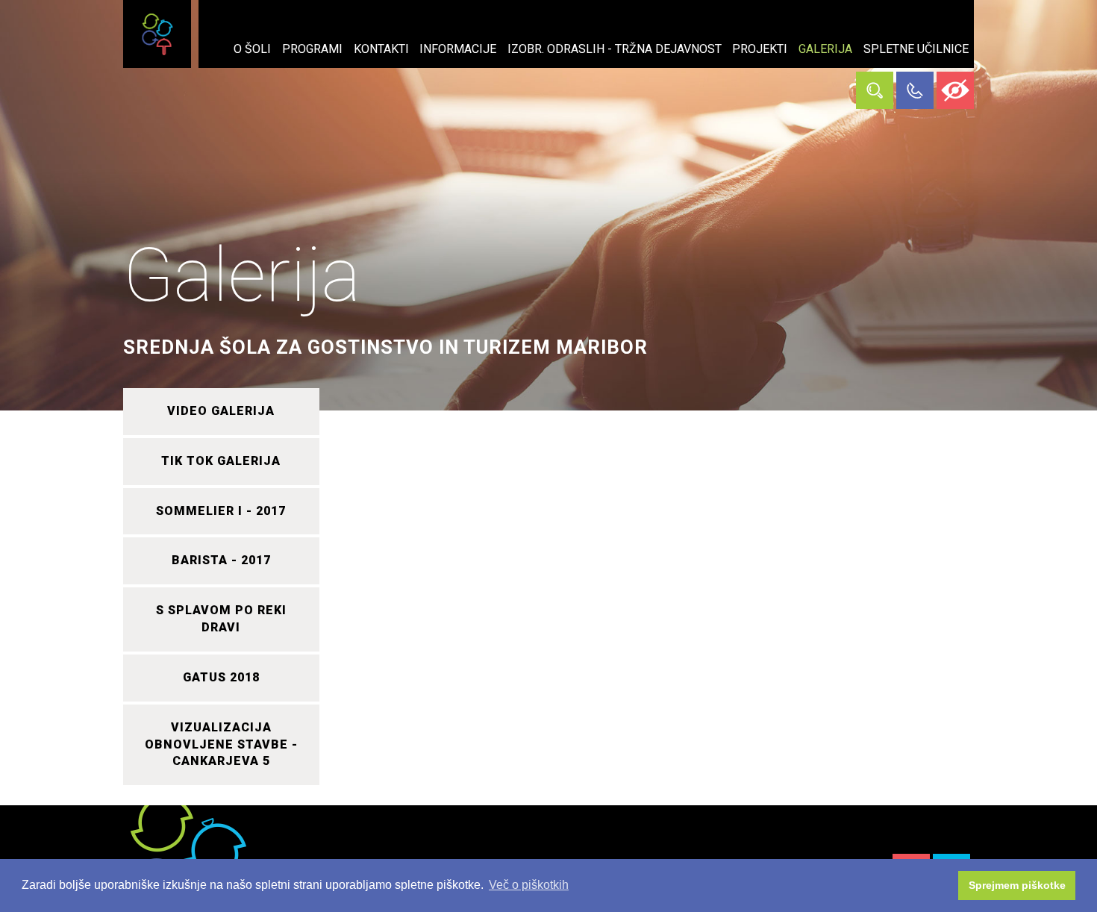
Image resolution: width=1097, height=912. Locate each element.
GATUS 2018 (221, 677)
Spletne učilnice (916, 49)
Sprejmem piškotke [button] (1017, 885)
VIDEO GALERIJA (221, 411)
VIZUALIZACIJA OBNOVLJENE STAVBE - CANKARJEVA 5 (221, 744)
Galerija (825, 49)
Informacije (457, 49)
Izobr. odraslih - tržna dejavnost (614, 49)
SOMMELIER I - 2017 (221, 511)
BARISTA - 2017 (221, 560)
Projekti (759, 49)
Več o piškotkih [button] (529, 884)
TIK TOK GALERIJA (221, 461)
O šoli (252, 49)
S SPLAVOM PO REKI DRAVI (221, 618)
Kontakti (381, 49)
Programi (312, 49)
